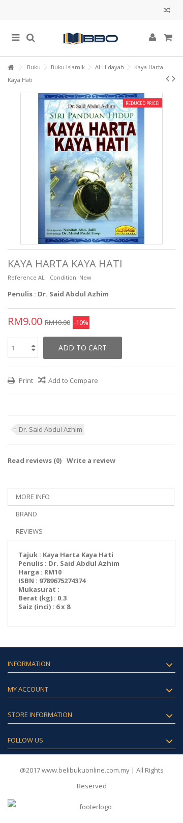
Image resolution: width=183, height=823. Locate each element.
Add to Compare (73, 380)
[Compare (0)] (167, 11)
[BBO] (91, 38)
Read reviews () (35, 460)
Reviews (29, 531)
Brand (26, 513)
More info (33, 496)
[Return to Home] (11, 67)
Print (25, 380)
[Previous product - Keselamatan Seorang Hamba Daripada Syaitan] (167, 78)
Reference (22, 277)
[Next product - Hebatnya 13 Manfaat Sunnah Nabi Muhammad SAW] (173, 78)
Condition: (64, 277)
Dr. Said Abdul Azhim (50, 429)
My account (28, 689)
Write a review (91, 460)
